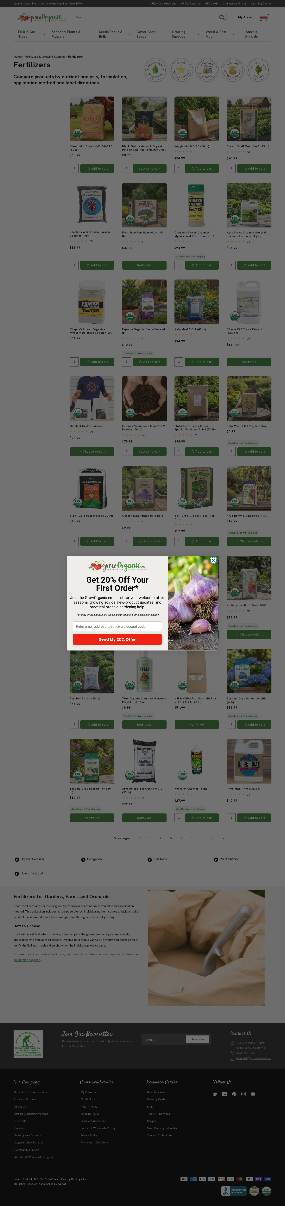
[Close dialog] (213, 560)
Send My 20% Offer (117, 639)
